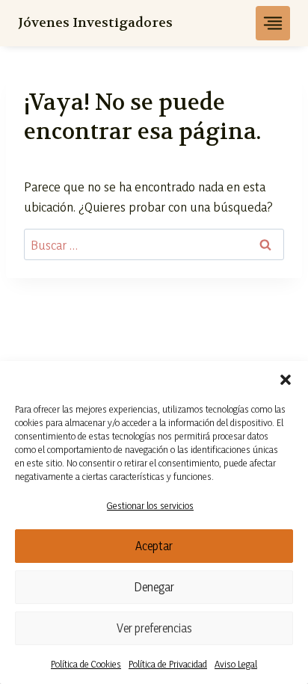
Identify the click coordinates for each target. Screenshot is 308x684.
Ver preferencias (154, 627)
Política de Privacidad (168, 664)
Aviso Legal (236, 664)
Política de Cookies (86, 664)
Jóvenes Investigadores (95, 22)
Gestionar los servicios (150, 505)
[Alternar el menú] (273, 23)
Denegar (154, 586)
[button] (285, 379)
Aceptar (154, 545)
